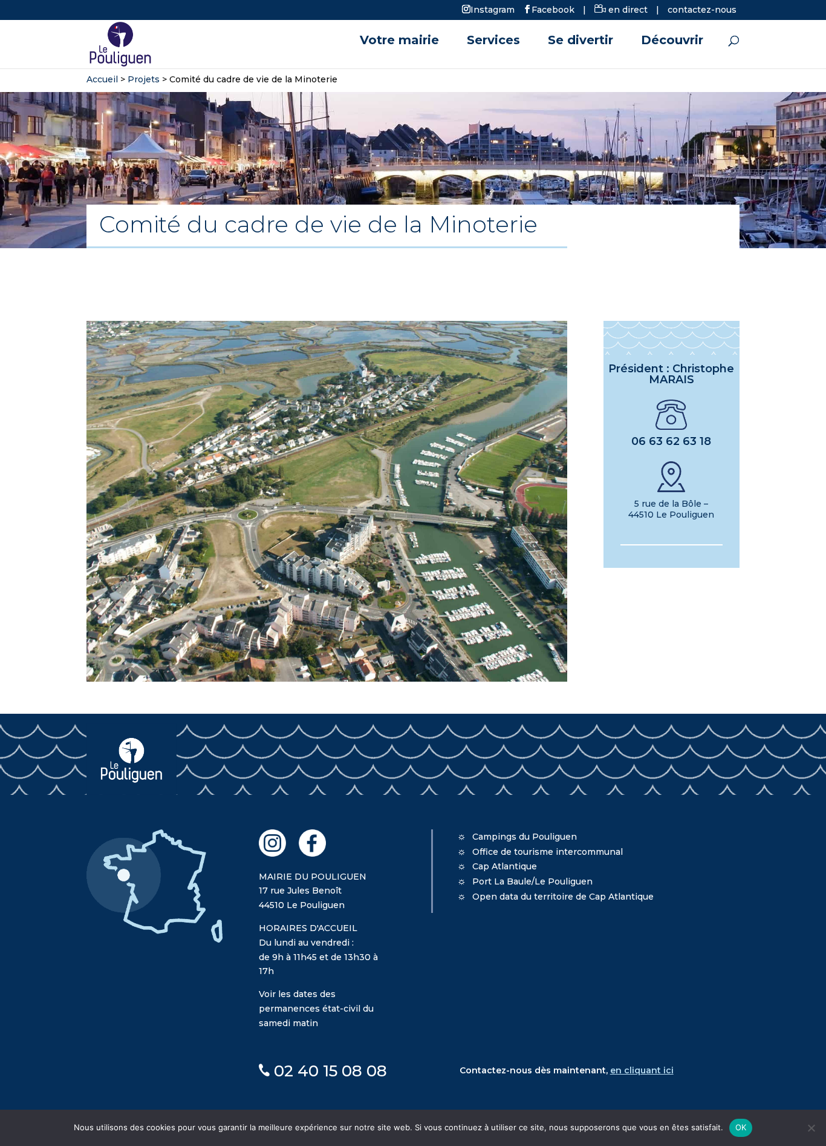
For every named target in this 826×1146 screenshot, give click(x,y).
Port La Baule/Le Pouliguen (532, 881)
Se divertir (580, 41)
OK (741, 1127)
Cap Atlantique (504, 866)
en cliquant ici (642, 1070)
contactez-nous (702, 9)
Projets (144, 79)
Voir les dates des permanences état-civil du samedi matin (316, 1009)
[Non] (811, 1128)
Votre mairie (399, 41)
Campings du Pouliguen (524, 836)
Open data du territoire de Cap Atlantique (563, 896)
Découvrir (672, 41)
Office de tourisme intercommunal (547, 851)
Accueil (102, 79)
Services (493, 41)
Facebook (553, 9)
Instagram (492, 9)
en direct (627, 9)
